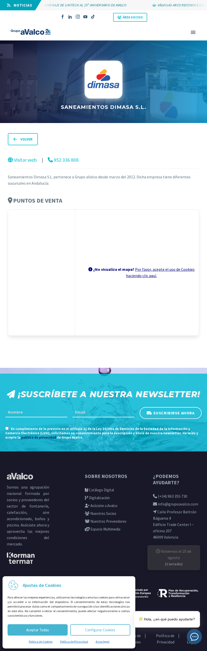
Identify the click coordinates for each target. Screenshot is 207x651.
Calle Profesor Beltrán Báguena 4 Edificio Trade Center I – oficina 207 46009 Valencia (174, 524)
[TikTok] (93, 17)
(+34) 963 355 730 (172, 496)
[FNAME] (36, 412)
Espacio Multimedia (105, 529)
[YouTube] (85, 17)
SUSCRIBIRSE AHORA (174, 412)
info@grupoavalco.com (177, 504)
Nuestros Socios (103, 513)
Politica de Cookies (41, 641)
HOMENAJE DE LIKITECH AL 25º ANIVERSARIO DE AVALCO (77, 5)
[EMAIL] (103, 412)
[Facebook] (62, 17)
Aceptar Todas (37, 630)
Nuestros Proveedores (108, 521)
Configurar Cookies (100, 630)
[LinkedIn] (70, 17)
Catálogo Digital (101, 490)
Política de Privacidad (74, 641)
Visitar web (25, 160)
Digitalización (99, 497)
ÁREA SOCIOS (133, 17)
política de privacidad (38, 437)
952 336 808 (66, 160)
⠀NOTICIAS (21, 5)
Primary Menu (193, 32)
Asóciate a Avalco (103, 505)
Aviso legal (102, 641)
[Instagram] (78, 17)
